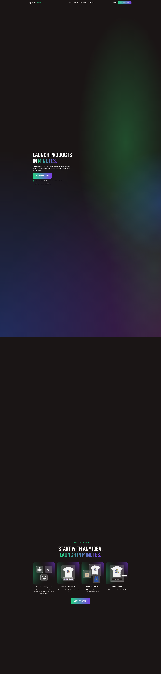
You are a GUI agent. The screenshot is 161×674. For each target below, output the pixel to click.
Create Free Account (124, 2)
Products (83, 3)
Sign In (115, 3)
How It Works (73, 3)
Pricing (91, 3)
